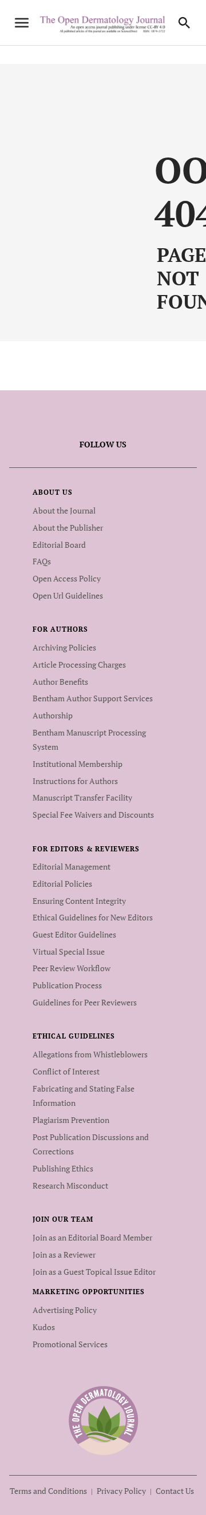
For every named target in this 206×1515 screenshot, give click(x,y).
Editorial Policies (62, 883)
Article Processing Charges (79, 664)
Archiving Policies (64, 647)
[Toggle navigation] (22, 23)
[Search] (184, 23)
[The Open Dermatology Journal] (103, 1420)
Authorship (53, 715)
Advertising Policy (65, 1309)
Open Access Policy (67, 578)
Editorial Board (59, 544)
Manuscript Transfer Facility (82, 797)
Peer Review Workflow (71, 968)
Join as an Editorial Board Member (92, 1237)
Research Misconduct (70, 1185)
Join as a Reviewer (64, 1254)
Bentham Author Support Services (93, 698)
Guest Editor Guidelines (74, 934)
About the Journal (64, 510)
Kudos (44, 1327)
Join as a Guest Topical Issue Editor (94, 1271)
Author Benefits (60, 681)
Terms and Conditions (48, 1490)
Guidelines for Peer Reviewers (85, 1002)
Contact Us (175, 1490)
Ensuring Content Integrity (79, 900)
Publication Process (67, 985)
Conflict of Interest (66, 1071)
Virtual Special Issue (69, 951)
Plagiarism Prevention (71, 1119)
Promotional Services (70, 1344)
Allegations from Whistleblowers (90, 1054)
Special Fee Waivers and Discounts (93, 814)
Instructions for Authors (75, 780)
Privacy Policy (121, 1490)
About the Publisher (68, 527)
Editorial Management (71, 866)
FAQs (42, 561)
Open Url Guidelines (68, 595)
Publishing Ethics (63, 1168)
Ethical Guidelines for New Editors (93, 917)
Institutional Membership (77, 763)
